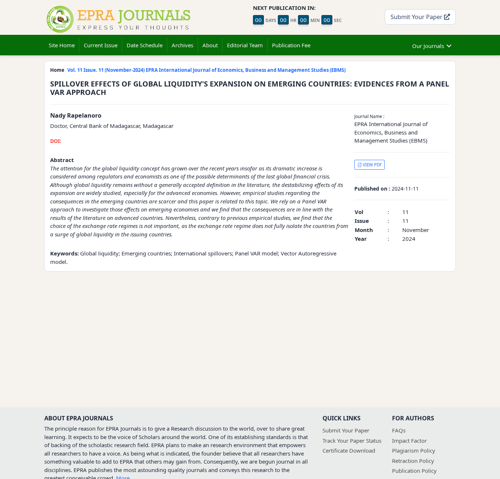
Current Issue (100, 45)
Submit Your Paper (417, 16)
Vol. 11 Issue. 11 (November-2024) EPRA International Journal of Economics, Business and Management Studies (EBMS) (206, 70)
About (210, 45)
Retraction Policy (413, 460)
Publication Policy (414, 470)
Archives (182, 45)
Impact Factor (409, 440)
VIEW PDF (372, 164)
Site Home (62, 45)
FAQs (399, 430)
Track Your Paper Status (351, 440)
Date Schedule (145, 45)
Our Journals (428, 45)
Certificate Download (348, 450)
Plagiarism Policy (413, 450)
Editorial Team (245, 45)
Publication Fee (291, 45)
